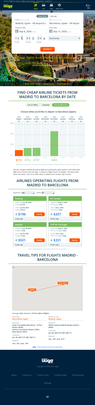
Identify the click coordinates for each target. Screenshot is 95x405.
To (55, 20)
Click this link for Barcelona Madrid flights (47, 65)
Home (6, 1)
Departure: (17, 193)
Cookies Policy (60, 375)
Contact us (27, 375)
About (14, 375)
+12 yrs (16, 42)
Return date (53, 28)
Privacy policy (78, 375)
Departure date (20, 28)
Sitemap (47, 383)
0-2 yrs (39, 42)
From (22, 20)
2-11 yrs (28, 42)
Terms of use (43, 375)
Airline (38, 193)
